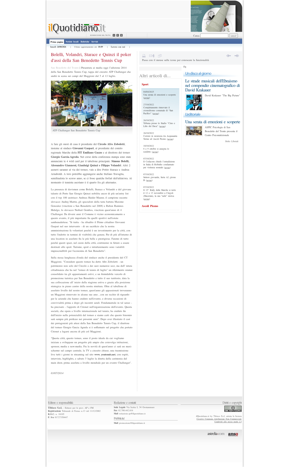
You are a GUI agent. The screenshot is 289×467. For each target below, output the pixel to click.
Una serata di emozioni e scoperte (212, 121)
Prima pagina (57, 41)
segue (146, 97)
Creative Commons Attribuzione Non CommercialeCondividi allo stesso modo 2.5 (219, 420)
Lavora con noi (118, 46)
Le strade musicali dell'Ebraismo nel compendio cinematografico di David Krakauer (212, 85)
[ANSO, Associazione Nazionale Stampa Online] (233, 437)
